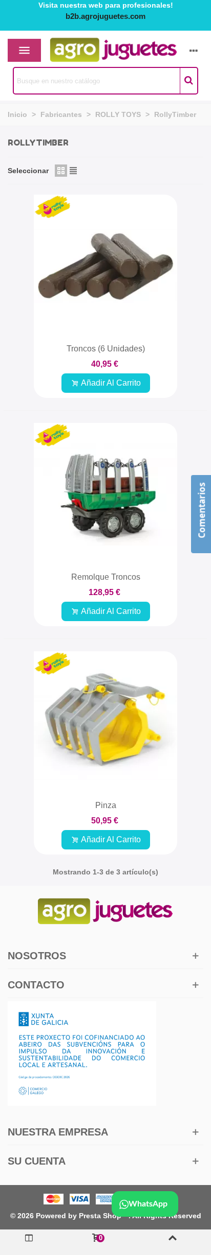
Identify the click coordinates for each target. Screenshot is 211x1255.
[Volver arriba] (173, 1242)
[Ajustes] (193, 50)
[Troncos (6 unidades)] (105, 266)
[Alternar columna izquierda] (29, 1242)
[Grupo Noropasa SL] (96, 50)
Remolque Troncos (105, 577)
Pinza (105, 805)
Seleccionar (28, 171)
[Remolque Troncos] (105, 494)
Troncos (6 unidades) (106, 348)
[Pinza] (105, 722)
